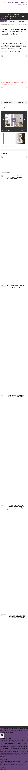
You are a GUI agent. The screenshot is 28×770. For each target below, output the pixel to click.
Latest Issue (4, 16)
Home (2, 14)
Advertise (16, 14)
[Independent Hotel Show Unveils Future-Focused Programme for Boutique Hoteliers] (3, 282)
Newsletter (13, 16)
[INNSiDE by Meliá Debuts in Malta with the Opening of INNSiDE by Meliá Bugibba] (3, 501)
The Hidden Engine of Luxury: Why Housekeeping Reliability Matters (16, 286)
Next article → (22, 102)
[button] (10, 19)
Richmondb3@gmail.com (7, 53)
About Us (8, 14)
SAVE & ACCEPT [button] (4, 769)
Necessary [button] (2, 756)
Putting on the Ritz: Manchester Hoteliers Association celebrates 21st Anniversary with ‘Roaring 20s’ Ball (16, 507)
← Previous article (7, 102)
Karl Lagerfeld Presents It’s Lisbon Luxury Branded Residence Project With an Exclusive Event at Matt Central (16, 617)
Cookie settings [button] (5, 732)
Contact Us (4, 19)
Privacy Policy (21, 727)
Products (18, 37)
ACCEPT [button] (12, 732)
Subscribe (21, 16)
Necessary (4, 758)
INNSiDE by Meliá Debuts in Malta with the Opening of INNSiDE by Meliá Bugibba (15, 397)
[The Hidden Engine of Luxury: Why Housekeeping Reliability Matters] (3, 391)
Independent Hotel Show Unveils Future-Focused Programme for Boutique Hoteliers (15, 177)
